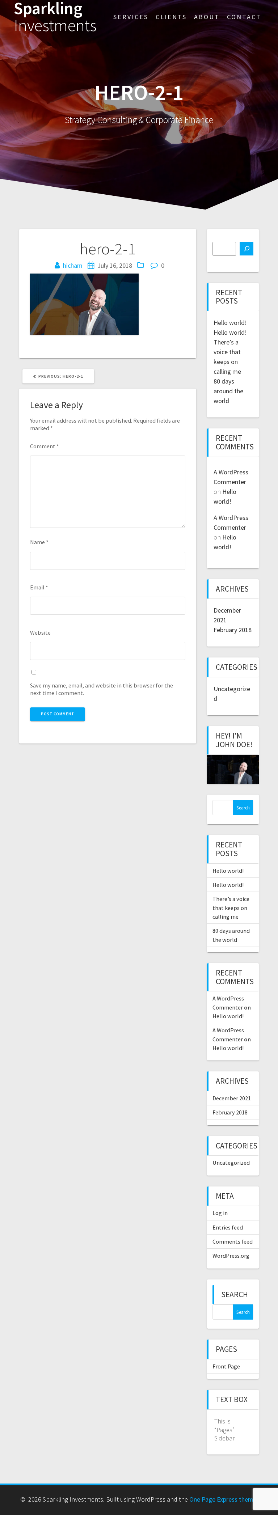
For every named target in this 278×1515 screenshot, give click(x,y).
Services (130, 17)
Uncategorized (231, 1162)
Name (39, 542)
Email (39, 587)
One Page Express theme (223, 1499)
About (207, 17)
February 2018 (233, 630)
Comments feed (232, 1241)
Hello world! (230, 322)
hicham (73, 265)
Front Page (226, 1366)
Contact (244, 17)
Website (40, 632)
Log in (220, 1212)
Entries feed (227, 1227)
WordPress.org (230, 1255)
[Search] (246, 248)
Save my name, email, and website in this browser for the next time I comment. (101, 689)
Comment (44, 446)
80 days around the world (228, 391)
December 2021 (231, 1098)
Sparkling (55, 17)
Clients (171, 17)
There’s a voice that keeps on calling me (230, 907)
